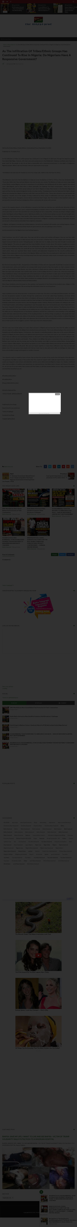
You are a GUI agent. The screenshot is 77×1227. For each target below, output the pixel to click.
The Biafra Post (47, 413)
